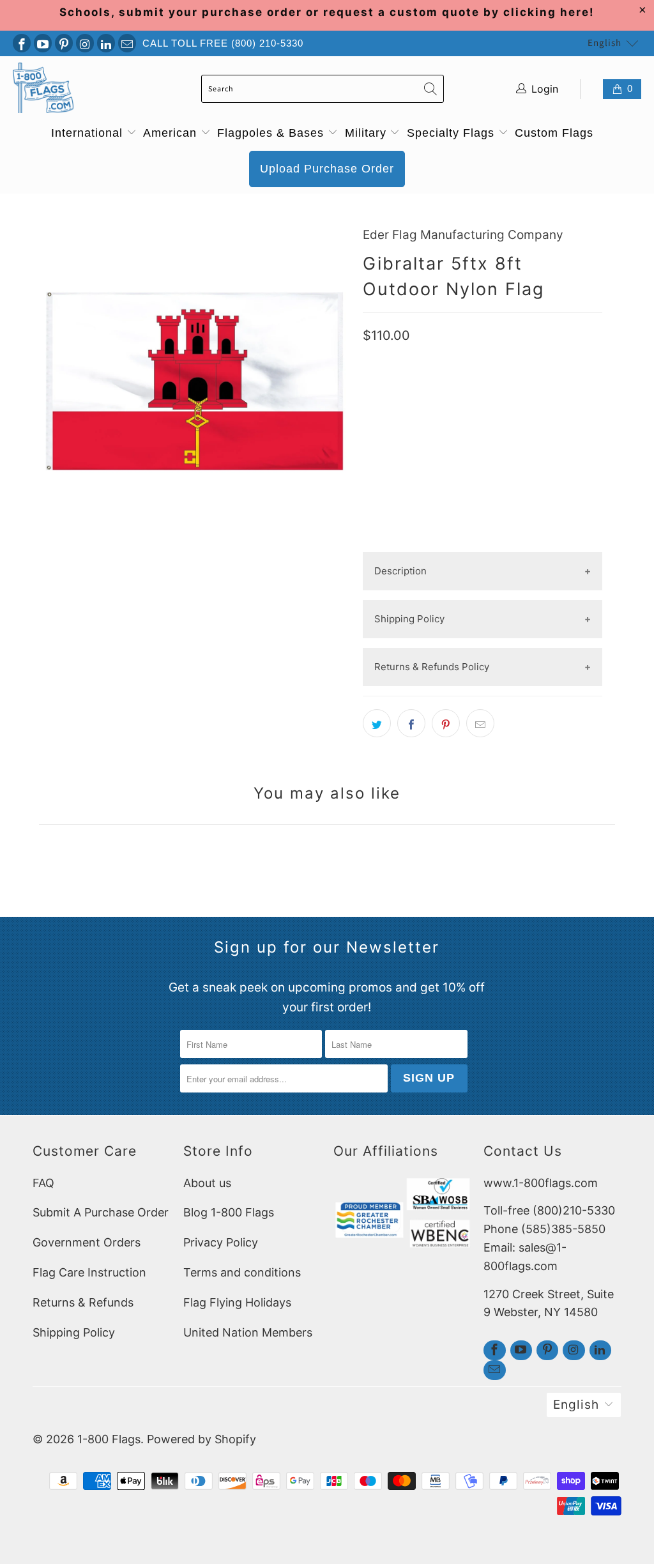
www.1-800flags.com (540, 1183)
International (88, 132)
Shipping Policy (74, 1332)
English (604, 43)
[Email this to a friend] (480, 723)
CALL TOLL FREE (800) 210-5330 (222, 43)
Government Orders (87, 1242)
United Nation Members (247, 1332)
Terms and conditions (242, 1272)
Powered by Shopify (201, 1439)
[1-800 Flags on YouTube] (43, 43)
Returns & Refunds (83, 1302)
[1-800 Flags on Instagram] (85, 43)
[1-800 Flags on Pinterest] (64, 43)
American (172, 132)
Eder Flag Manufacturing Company (463, 234)
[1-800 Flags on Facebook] (22, 43)
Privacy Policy (220, 1242)
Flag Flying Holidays (237, 1302)
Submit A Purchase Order (101, 1212)
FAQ (43, 1183)
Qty (372, 405)
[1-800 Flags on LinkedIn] (106, 43)
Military (367, 132)
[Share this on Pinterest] (446, 723)
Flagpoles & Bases (272, 132)
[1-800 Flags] (43, 89)
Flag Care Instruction (89, 1272)
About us (207, 1183)
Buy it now (483, 506)
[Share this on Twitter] (377, 723)
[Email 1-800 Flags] (127, 43)
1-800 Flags (109, 1439)
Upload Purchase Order (327, 168)
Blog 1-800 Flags (228, 1212)
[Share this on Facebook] (411, 723)
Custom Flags (554, 132)
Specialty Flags (452, 132)
